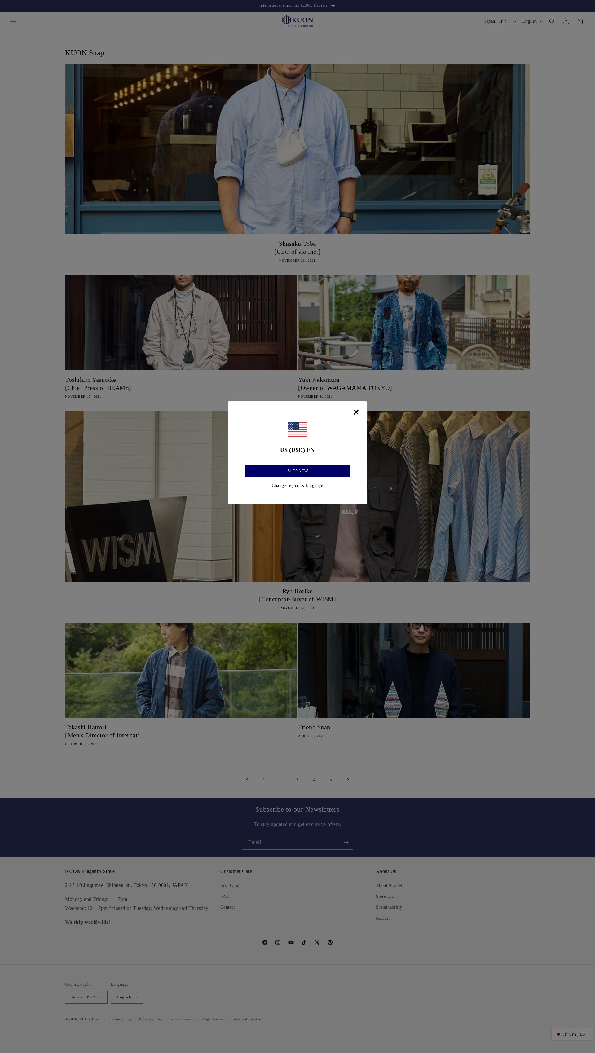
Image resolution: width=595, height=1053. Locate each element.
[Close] (356, 412)
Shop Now (297, 471)
